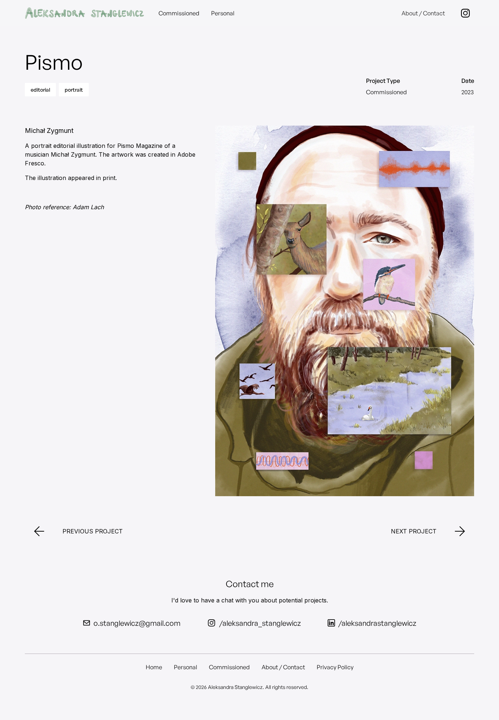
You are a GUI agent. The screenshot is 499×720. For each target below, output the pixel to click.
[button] (465, 13)
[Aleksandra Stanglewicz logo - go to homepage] (84, 13)
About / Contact (423, 13)
